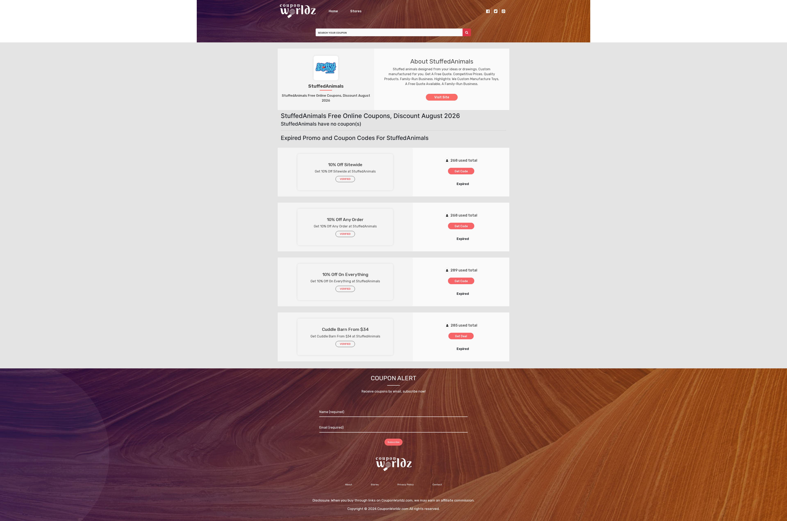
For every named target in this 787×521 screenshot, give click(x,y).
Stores (356, 11)
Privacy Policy (405, 484)
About (348, 484)
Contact (437, 484)
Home (333, 11)
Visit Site (441, 97)
